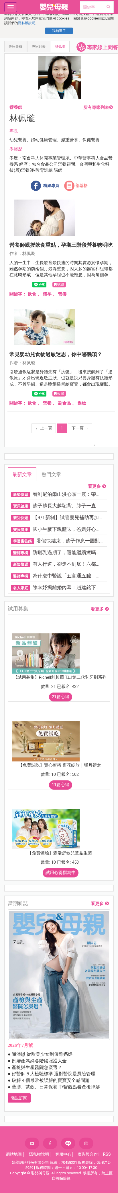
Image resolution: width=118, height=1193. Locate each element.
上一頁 (43, 428)
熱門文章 (51, 474)
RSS (107, 1154)
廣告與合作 (88, 1154)
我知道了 (59, 31)
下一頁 (80, 428)
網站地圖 (14, 1154)
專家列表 (39, 47)
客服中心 (63, 1154)
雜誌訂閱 (19, 1098)
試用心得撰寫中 (61, 872)
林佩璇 (60, 47)
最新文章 (22, 474)
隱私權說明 (26, 23)
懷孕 (47, 294)
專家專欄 (15, 47)
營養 (62, 294)
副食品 (64, 403)
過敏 (82, 403)
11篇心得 (60, 784)
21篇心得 (60, 696)
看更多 (94, 486)
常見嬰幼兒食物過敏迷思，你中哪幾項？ (55, 354)
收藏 (60, 284)
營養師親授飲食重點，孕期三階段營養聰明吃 (61, 245)
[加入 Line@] (68, 1143)
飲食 (32, 294)
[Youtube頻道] (32, 1143)
